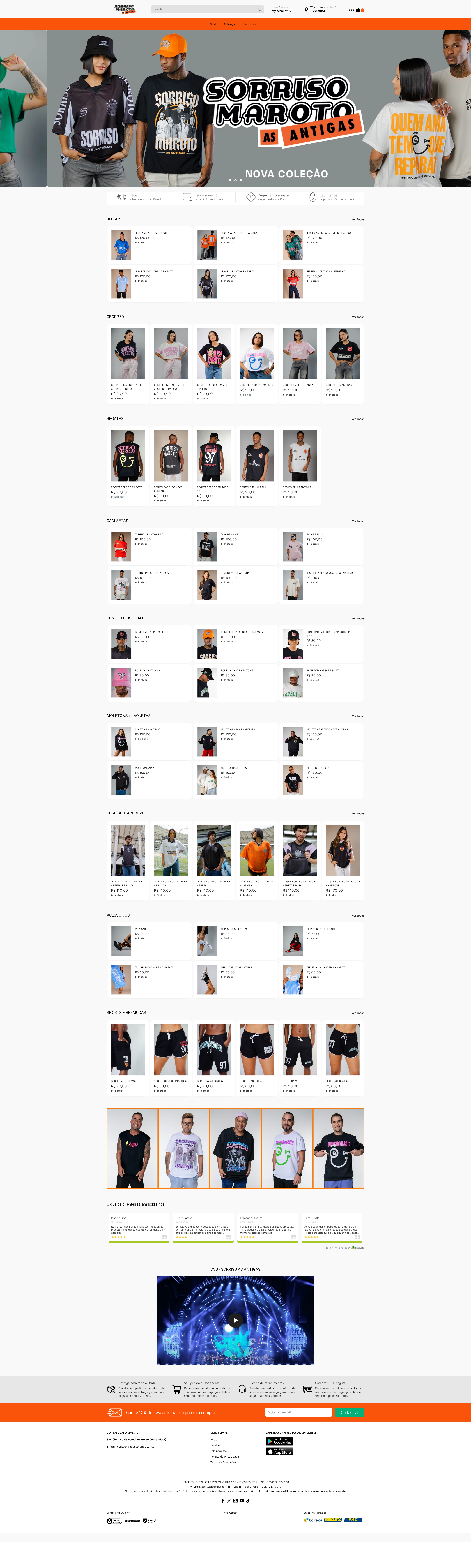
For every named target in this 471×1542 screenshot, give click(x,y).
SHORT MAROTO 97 (251, 1081)
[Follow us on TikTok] (248, 1500)
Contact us (249, 24)
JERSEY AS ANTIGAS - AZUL (151, 232)
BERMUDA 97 (290, 1081)
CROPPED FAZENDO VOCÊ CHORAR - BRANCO (169, 386)
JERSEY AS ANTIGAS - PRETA (237, 271)
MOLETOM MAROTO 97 (234, 767)
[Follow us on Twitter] (229, 1500)
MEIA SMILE (141, 929)
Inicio (213, 1439)
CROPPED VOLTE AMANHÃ (298, 384)
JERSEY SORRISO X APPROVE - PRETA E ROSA (299, 883)
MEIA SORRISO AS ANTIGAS (236, 967)
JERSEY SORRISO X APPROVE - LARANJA (257, 883)
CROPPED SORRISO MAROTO (256, 384)
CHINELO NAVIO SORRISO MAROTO (327, 967)
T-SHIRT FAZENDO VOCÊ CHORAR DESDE (330, 572)
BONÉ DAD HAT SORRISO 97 (323, 670)
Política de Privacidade (224, 1456)
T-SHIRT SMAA (315, 534)
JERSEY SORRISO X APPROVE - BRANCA (171, 883)
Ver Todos (358, 219)
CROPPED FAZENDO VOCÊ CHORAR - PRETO (126, 386)
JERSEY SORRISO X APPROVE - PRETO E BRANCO (128, 883)
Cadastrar (350, 1412)
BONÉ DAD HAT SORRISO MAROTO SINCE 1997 (330, 633)
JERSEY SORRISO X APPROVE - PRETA (214, 883)
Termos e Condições (223, 1462)
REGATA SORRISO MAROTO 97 (212, 488)
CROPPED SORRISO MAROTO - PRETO (213, 386)
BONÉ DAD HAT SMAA (147, 670)
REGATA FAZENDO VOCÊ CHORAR (168, 488)
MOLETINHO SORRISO (319, 767)
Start (213, 24)
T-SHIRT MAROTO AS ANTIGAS (152, 572)
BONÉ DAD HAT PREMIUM (149, 631)
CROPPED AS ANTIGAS (339, 384)
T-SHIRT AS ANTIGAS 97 (149, 534)
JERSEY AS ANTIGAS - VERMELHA (326, 271)
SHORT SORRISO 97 (337, 1081)
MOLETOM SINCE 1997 (147, 729)
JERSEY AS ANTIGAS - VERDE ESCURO (329, 232)
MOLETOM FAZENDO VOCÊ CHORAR (327, 729)
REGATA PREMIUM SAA (253, 487)
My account (280, 11)
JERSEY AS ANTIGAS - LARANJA (239, 232)
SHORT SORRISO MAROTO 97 (170, 1081)
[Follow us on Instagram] (235, 1500)
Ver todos (358, 316)
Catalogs (229, 24)
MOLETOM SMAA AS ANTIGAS (238, 729)
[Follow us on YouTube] (242, 1500)
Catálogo (216, 1445)
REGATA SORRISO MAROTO (126, 487)
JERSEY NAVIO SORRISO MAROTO (154, 271)
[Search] (259, 9)
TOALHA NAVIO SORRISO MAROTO (154, 967)
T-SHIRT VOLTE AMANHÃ (235, 572)
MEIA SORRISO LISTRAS (234, 929)
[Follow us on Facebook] (223, 1500)
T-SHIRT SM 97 (229, 534)
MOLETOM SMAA (144, 767)
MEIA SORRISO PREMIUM (321, 929)
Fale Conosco (218, 1450)
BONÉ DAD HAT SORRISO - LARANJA (242, 631)
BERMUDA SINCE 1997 (124, 1081)
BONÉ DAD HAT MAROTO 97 (237, 670)
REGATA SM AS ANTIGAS (297, 487)
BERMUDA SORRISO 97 (210, 1081)
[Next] (361, 860)
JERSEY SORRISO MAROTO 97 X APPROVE (343, 883)
